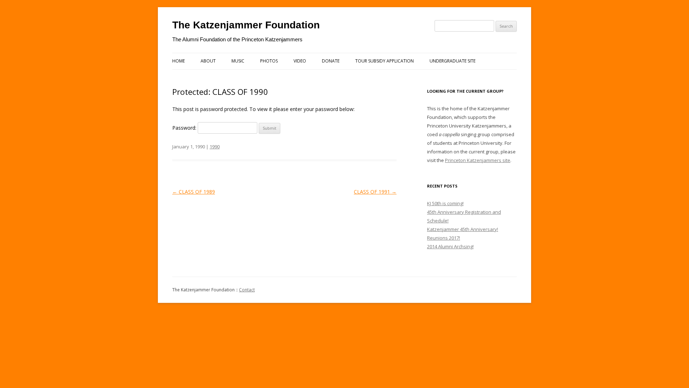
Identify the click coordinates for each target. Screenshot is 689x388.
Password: (185, 127)
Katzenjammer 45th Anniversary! (462, 229)
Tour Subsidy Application (384, 61)
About (208, 61)
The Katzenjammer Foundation (246, 25)
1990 (215, 146)
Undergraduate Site (452, 61)
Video (300, 61)
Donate (330, 61)
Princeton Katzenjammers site (477, 160)
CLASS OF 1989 (193, 191)
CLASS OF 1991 (375, 191)
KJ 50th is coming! (445, 203)
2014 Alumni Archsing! (450, 246)
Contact (247, 290)
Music (237, 61)
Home (178, 61)
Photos (269, 61)
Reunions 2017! (443, 238)
